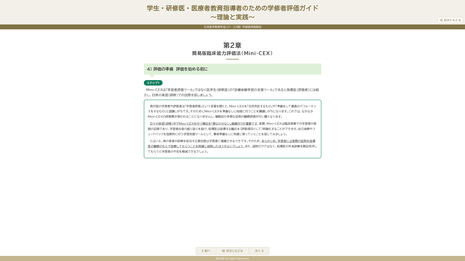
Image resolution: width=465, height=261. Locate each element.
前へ (207, 250)
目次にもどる (452, 20)
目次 (234, 250)
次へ (258, 250)
